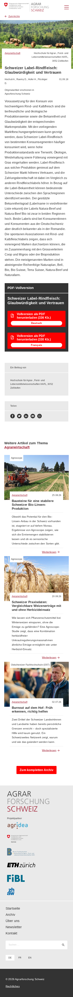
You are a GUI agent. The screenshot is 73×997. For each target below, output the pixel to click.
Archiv (10, 914)
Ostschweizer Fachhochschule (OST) (30, 664)
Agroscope (16, 458)
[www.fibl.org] (36, 878)
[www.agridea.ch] (36, 825)
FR (19, 957)
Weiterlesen (49, 551)
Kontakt (11, 933)
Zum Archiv (14, 16)
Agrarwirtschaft (12, 53)
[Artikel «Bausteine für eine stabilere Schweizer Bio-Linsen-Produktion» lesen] (36, 477)
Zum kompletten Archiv (36, 770)
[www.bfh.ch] (36, 852)
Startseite (13, 908)
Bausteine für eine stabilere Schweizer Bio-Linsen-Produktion (33, 504)
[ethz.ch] (36, 865)
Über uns (12, 921)
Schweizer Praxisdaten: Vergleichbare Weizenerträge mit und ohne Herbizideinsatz (36, 606)
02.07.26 (56, 702)
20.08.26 (56, 596)
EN (29, 957)
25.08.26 (56, 495)
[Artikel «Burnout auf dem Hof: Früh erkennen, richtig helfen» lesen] (36, 684)
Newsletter (14, 927)
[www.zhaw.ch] (36, 891)
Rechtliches (13, 986)
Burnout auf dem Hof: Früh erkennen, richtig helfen (32, 709)
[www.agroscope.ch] (36, 838)
